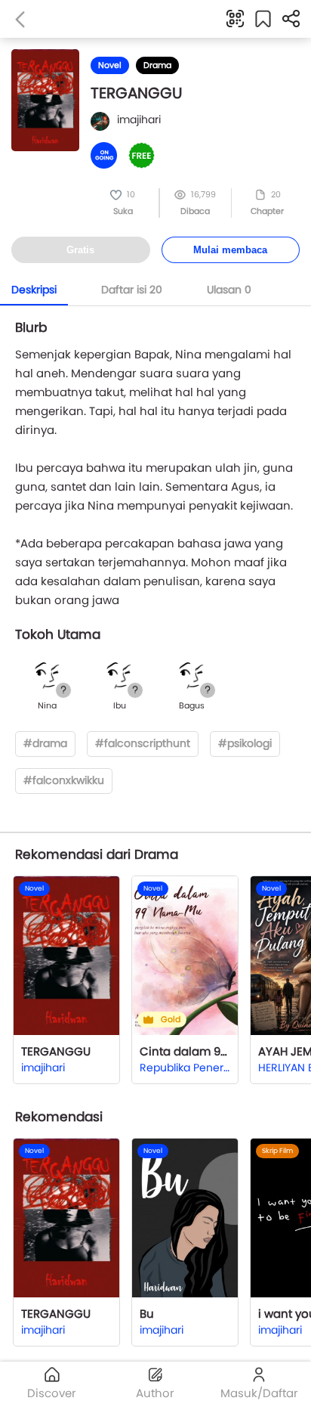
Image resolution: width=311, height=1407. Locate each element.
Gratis (80, 250)
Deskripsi (34, 289)
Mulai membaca (230, 250)
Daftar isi (131, 289)
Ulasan (229, 289)
